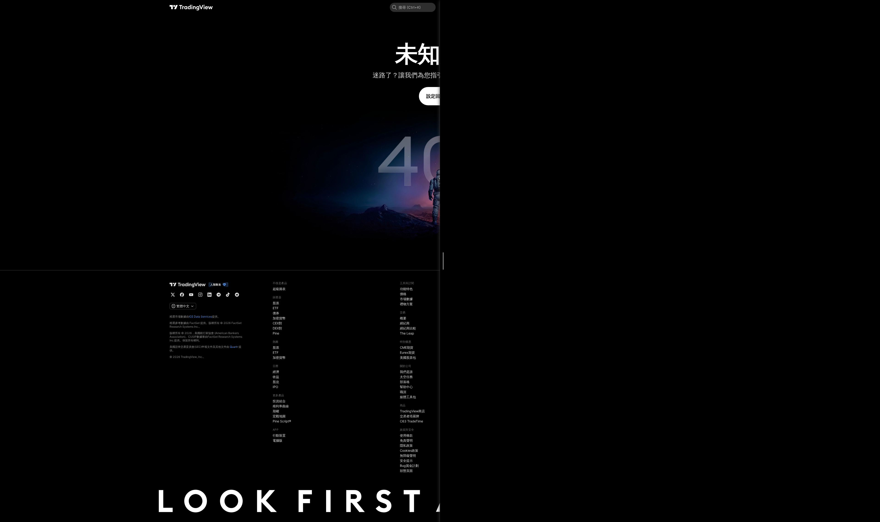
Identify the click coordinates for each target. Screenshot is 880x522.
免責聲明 (406, 440)
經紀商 (405, 323)
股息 (276, 382)
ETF (275, 308)
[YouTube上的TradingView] (191, 294)
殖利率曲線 (281, 406)
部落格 (405, 382)
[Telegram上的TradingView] (218, 294)
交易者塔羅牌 (409, 416)
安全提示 (406, 460)
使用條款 (406, 435)
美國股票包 (408, 357)
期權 (276, 411)
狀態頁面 (406, 471)
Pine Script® (282, 421)
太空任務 (406, 377)
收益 (276, 377)
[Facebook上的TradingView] (182, 294)
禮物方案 (406, 304)
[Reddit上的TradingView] (237, 294)
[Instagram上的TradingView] (200, 294)
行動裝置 (279, 435)
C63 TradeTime (411, 421)
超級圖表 (279, 289)
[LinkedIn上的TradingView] (209, 294)
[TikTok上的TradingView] (228, 294)
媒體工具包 (408, 397)
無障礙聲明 (408, 455)
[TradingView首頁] (191, 7)
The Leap (407, 333)
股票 (276, 303)
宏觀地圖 (279, 416)
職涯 (403, 392)
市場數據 (406, 299)
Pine (276, 333)
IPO (275, 387)
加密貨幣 (279, 318)
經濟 (276, 372)
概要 (403, 318)
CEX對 (277, 323)
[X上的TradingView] (173, 294)
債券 (276, 313)
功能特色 (406, 289)
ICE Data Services (200, 316)
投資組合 (279, 401)
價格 (403, 294)
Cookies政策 (409, 450)
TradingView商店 (412, 411)
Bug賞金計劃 (409, 466)
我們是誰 (406, 372)
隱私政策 (406, 445)
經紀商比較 (408, 328)
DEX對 (277, 328)
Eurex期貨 (407, 352)
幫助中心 (406, 387)
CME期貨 (406, 347)
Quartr (234, 346)
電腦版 (277, 440)
